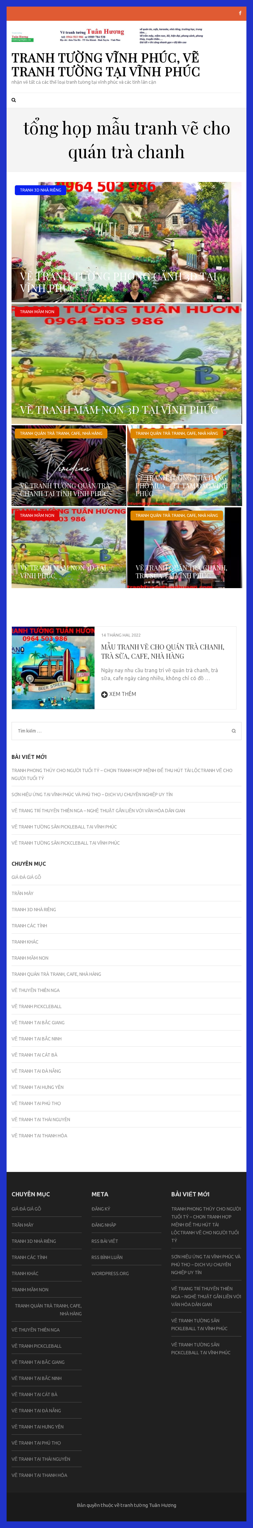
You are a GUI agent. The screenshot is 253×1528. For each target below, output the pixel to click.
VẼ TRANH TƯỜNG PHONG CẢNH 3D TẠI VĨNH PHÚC (118, 282)
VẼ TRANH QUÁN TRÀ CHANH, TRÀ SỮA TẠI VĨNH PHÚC (181, 571)
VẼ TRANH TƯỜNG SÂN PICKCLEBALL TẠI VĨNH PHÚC (66, 843)
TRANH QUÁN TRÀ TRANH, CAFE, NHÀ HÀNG (61, 433)
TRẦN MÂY (23, 893)
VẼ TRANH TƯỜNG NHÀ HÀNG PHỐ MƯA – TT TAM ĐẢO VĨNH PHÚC (182, 485)
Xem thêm (122, 694)
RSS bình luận (107, 1257)
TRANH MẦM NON (37, 312)
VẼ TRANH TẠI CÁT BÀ (34, 1055)
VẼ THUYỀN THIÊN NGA (36, 990)
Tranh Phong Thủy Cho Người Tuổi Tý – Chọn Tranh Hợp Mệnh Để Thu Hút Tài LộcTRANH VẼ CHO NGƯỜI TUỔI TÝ (206, 1224)
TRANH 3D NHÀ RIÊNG (40, 190)
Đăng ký (101, 1209)
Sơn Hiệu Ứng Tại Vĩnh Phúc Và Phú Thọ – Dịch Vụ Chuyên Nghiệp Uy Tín (92, 794)
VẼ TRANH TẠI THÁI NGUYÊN (41, 1119)
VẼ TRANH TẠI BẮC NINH (37, 1038)
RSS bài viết (105, 1241)
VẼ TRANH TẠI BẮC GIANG (38, 1022)
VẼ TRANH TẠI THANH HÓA (39, 1135)
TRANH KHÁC (25, 941)
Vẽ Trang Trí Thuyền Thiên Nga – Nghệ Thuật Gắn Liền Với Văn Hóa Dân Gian (98, 810)
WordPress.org (110, 1273)
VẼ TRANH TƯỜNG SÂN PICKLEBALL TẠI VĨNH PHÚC (64, 826)
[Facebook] (240, 13)
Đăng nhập (104, 1225)
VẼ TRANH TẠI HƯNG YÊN (38, 1087)
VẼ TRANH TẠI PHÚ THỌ (36, 1103)
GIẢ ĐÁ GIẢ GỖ (26, 877)
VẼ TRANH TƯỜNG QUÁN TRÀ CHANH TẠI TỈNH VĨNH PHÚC (65, 489)
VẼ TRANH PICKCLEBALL (37, 1006)
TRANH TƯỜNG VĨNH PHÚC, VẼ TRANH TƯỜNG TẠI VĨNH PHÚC (106, 64)
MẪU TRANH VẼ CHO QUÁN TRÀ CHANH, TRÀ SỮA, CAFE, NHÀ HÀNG (162, 651)
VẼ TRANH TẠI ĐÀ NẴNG (36, 1071)
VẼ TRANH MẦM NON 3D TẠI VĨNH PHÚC (119, 409)
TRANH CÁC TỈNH (29, 925)
